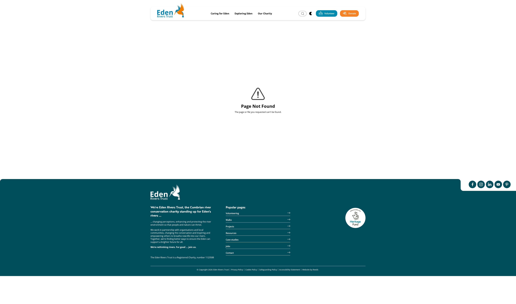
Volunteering (232, 213)
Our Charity (265, 13)
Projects (230, 226)
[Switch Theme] (310, 13)
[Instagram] (481, 184)
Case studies (232, 239)
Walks (229, 220)
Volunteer (329, 13)
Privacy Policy (237, 270)
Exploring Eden (243, 13)
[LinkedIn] (489, 184)
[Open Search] (302, 13)
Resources (231, 233)
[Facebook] (472, 184)
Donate (352, 13)
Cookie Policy (251, 270)
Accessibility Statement (289, 270)
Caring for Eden (220, 13)
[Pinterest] (507, 184)
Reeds (315, 270)
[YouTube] (498, 184)
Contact (230, 253)
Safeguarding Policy (268, 270)
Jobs (228, 246)
